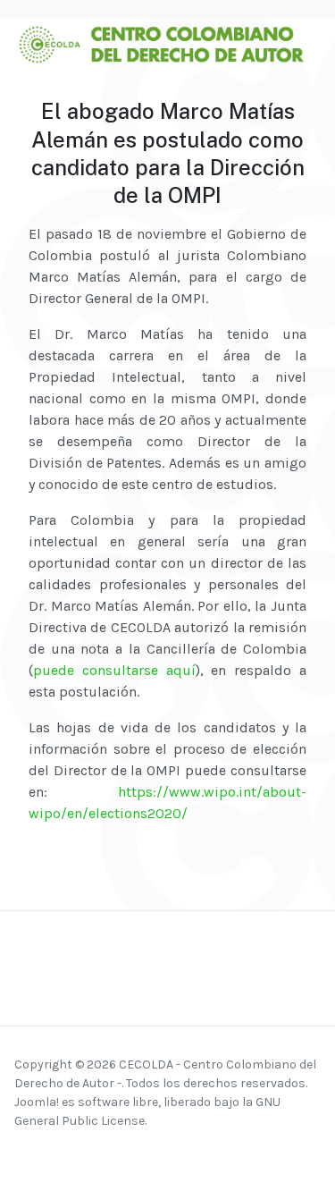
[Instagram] (48, 1153)
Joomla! (36, 1102)
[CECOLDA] (160, 42)
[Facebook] (26, 1153)
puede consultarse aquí (114, 670)
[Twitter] (94, 1153)
